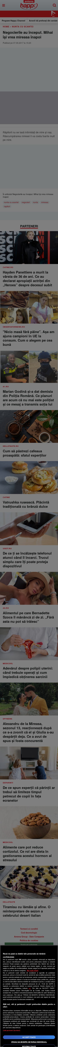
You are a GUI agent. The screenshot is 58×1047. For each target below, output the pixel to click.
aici (30, 988)
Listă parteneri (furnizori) (11, 1030)
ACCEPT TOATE (28, 1037)
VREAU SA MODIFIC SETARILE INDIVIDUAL (29, 1042)
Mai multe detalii (32, 970)
